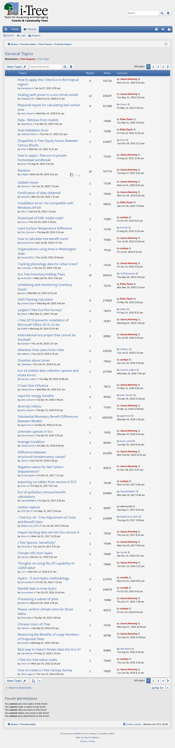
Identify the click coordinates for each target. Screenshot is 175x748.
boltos (24, 314)
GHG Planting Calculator (35, 299)
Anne (23, 149)
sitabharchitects (29, 134)
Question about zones (34, 360)
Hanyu (123, 104)
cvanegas (26, 268)
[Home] (26, 13)
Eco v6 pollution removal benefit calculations (42, 494)
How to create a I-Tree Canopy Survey (45, 670)
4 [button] (163, 67)
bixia (23, 164)
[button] (168, 66)
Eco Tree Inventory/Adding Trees (41, 274)
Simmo (24, 460)
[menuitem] (156, 29)
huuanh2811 (27, 257)
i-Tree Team (42, 59)
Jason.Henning (128, 79)
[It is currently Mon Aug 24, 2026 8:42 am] (166, 44)
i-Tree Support (27, 59)
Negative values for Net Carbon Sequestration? (40, 469)
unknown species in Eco (35, 431)
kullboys (25, 354)
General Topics (19, 53)
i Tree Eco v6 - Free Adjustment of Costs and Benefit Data (47, 519)
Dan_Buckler (27, 232)
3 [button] (158, 67)
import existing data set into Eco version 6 (48, 532)
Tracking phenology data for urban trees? (48, 264)
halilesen (95, 737)
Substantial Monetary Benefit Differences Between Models (48, 418)
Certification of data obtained (39, 193)
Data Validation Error (33, 130)
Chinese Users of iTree (34, 624)
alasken (25, 186)
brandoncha (27, 242)
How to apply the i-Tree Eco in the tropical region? (48, 82)
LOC (23, 571)
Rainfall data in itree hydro (37, 588)
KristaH (124, 227)
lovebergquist (28, 475)
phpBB (76, 733)
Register (36, 35)
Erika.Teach (126, 119)
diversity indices (29, 406)
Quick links (6, 30)
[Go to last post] (139, 79)
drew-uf (25, 486)
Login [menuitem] (163, 30)
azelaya (124, 217)
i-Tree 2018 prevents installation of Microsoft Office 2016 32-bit (43, 322)
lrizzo (23, 222)
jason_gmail (126, 441)
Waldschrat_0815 (30, 526)
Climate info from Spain (35, 553)
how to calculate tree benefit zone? (43, 239)
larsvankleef (27, 582)
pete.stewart (27, 113)
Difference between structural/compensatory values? (42, 454)
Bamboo (24, 170)
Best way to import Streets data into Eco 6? (49, 649)
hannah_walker (29, 379)
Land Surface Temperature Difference (45, 228)
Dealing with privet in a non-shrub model (48, 95)
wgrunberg (26, 653)
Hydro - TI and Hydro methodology (43, 578)
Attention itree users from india (41, 350)
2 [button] (153, 67)
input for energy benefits (36, 396)
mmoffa (25, 643)
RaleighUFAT (27, 98)
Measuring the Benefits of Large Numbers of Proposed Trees (48, 636)
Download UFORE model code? (40, 218)
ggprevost (26, 425)
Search (10, 35)
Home (15, 29)
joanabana (26, 88)
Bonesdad (26, 617)
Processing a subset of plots (38, 599)
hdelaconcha (27, 389)
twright (24, 174)
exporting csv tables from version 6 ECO (47, 482)
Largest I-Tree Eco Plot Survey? (40, 310)
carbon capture (29, 507)
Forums (32, 29)
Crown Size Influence (33, 385)
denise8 (25, 196)
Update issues (28, 182)
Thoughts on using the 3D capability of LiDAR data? (46, 565)
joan (23, 293)
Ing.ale (24, 557)
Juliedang (26, 364)
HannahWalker (28, 500)
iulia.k (24, 211)
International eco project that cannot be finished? (47, 337)
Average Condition (31, 441)
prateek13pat (28, 303)
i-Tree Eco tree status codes (37, 659)
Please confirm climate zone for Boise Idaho (45, 611)
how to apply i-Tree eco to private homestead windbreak (42, 157)
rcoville (124, 577)
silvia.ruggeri (27, 674)
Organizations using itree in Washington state (47, 251)
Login (23, 35)
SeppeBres (26, 124)
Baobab (25, 343)
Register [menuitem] (170, 30)
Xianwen (25, 628)
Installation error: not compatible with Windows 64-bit (45, 205)
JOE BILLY (26, 511)
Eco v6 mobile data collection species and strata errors (48, 372)
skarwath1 (26, 278)
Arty (86, 737)
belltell (24, 328)
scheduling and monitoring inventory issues (45, 286)
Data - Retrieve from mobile (38, 120)
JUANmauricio (127, 273)
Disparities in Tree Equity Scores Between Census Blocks (48, 142)
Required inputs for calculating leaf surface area (49, 107)
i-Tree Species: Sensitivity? (36, 542)
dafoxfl (24, 603)
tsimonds (25, 546)
